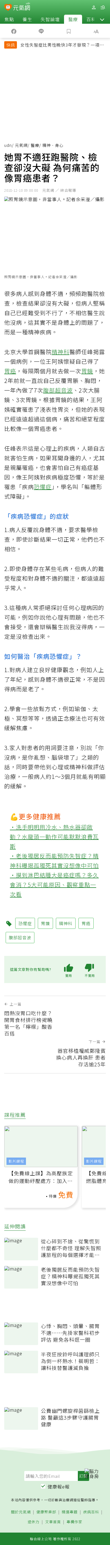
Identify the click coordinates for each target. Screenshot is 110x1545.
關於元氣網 (21, 1512)
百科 (91, 19)
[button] (102, 19)
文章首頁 (53, 1522)
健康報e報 (59, 1486)
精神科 (60, 352)
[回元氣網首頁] (21, 7)
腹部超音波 (58, 390)
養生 (27, 19)
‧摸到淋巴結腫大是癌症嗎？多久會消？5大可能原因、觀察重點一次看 (54, 884)
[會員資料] (93, 7)
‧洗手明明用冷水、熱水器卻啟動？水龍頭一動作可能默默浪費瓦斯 (54, 836)
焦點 (9, 19)
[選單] (102, 7)
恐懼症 (43, 487)
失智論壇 (50, 19)
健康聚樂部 (46, 1512)
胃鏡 (87, 371)
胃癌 (10, 371)
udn (8, 145)
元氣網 (21, 145)
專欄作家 (74, 1522)
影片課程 (16, 1161)
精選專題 (70, 1512)
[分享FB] (14, 31)
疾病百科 (91, 1512)
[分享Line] (41, 31)
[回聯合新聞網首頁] (8, 8)
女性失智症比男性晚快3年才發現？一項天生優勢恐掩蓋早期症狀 (62, 45)
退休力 (33, 1522)
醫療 (73, 19)
